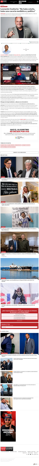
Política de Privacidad (5, 451)
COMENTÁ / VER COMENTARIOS (19, 152)
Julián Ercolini (23, 119)
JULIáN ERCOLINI (3, 145)
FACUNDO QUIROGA (11, 145)
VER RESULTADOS (19, 320)
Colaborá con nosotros (22, 451)
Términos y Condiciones (31, 451)
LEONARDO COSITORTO (26, 145)
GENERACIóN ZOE (18, 145)
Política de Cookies (13, 451)
